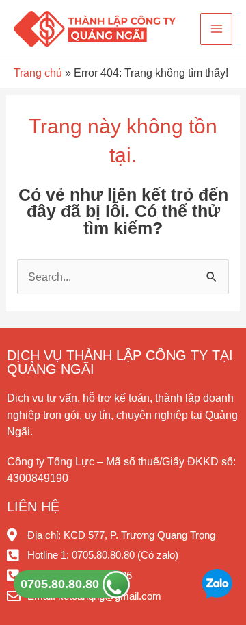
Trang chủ (38, 72)
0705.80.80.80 (61, 584)
